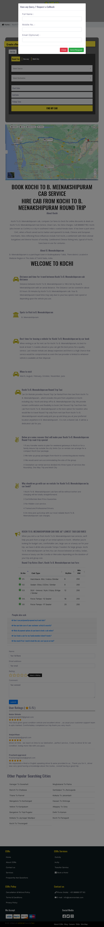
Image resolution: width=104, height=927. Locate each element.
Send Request (76, 50)
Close (63, 50)
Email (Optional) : (31, 35)
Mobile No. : (28, 24)
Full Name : (28, 14)
